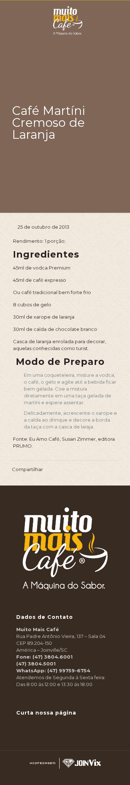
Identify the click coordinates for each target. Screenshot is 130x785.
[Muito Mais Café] (67, 10)
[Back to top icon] (120, 774)
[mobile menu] (120, 11)
